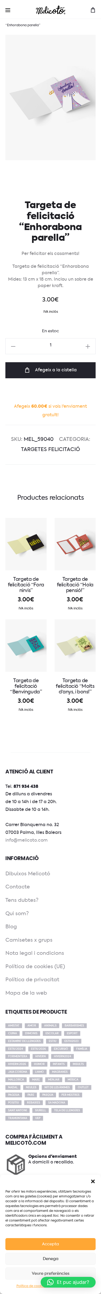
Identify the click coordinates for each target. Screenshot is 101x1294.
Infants (59, 1064)
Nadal (13, 1087)
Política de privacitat (32, 979)
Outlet (83, 1087)
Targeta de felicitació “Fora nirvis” (26, 585)
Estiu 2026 (38, 1049)
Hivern (40, 1056)
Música (73, 1079)
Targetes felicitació (50, 449)
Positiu (13, 1102)
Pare (30, 1095)
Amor (31, 1025)
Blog (11, 926)
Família (81, 1049)
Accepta (50, 1244)
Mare (36, 1079)
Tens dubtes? (22, 900)
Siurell (40, 1110)
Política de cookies (31, 1286)
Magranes (60, 1072)
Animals (50, 1025)
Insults (78, 1064)
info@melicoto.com (26, 840)
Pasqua (47, 1095)
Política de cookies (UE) (35, 966)
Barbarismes (74, 1025)
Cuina (12, 1033)
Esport (72, 1033)
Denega (50, 1259)
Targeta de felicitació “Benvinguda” (26, 686)
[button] (93, 1181)
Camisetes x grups (29, 940)
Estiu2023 (71, 1041)
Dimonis (31, 1033)
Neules (31, 1087)
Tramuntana (17, 1118)
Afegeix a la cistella (55, 370)
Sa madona (56, 1102)
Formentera (17, 1056)
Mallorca (16, 1079)
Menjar (54, 1079)
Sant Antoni (17, 1110)
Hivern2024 (62, 1056)
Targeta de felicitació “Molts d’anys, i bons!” (75, 686)
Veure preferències (50, 1274)
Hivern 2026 (17, 1064)
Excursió (61, 1049)
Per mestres (70, 1095)
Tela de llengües (67, 1110)
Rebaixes (33, 1102)
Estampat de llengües (24, 1041)
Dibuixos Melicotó (27, 873)
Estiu (52, 1041)
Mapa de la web (26, 993)
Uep (37, 1118)
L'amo (39, 1072)
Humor (39, 1064)
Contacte (17, 887)
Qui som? (17, 913)
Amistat (13, 1025)
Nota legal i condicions (34, 953)
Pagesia (13, 1095)
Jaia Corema (17, 1072)
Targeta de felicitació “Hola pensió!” (75, 585)
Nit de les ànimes (57, 1087)
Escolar (52, 1033)
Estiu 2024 (15, 1049)
